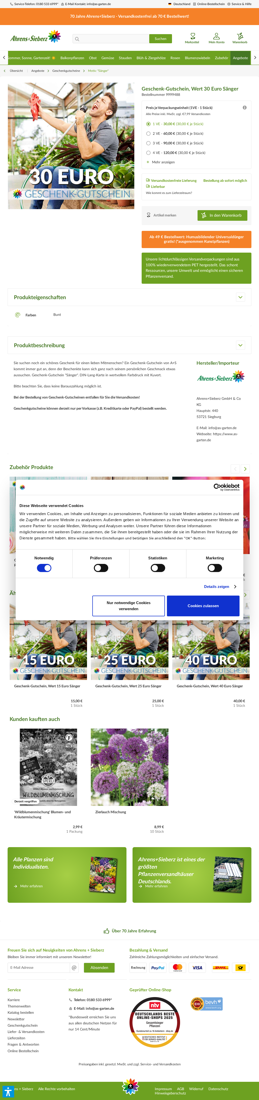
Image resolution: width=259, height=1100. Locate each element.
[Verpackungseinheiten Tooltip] (244, 109)
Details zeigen (216, 586)
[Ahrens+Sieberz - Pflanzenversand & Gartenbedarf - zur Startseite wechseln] (35, 39)
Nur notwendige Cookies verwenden (128, 606)
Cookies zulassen (203, 606)
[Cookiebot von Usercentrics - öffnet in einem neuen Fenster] (217, 487)
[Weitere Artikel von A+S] (221, 381)
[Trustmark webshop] (206, 1004)
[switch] (101, 568)
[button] (8, 1091)
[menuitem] (34, 4)
